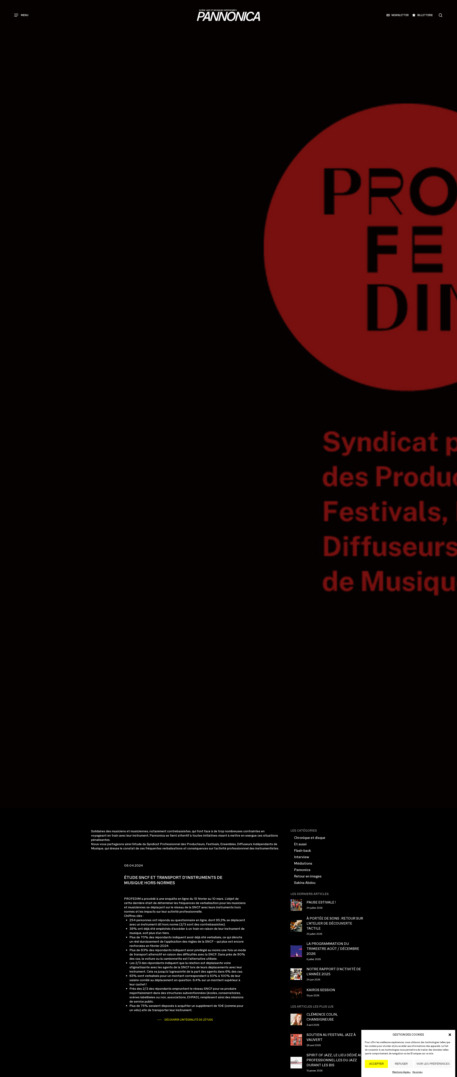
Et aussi (300, 844)
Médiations (303, 863)
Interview (301, 857)
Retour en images (308, 876)
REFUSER (401, 1063)
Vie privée (417, 1072)
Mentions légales (401, 1072)
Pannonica (121, 479)
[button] (450, 1034)
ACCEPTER (376, 1063)
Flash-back (302, 850)
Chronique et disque (309, 837)
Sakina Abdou (304, 882)
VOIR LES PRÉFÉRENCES (433, 1063)
